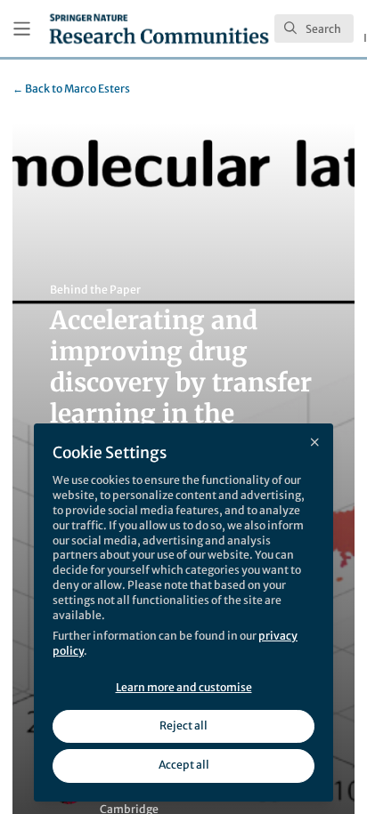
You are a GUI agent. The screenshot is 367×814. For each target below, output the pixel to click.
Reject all (183, 725)
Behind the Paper (95, 289)
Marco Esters (71, 88)
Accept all (184, 764)
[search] (314, 28)
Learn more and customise (184, 687)
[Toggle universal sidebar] (22, 29)
